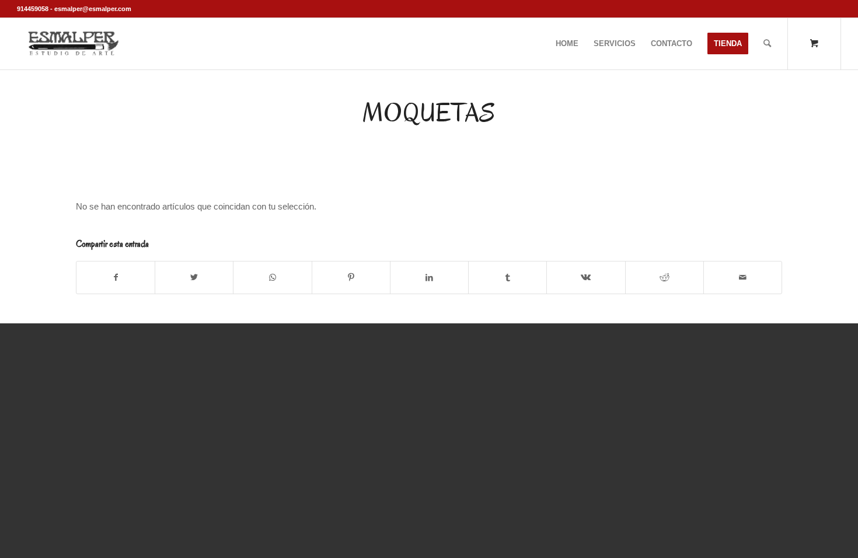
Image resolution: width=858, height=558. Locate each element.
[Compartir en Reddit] (664, 277)
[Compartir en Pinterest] (351, 277)
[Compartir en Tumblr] (507, 277)
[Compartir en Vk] (586, 277)
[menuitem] (567, 43)
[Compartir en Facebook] (115, 277)
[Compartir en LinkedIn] (429, 277)
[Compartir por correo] (743, 277)
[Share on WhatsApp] (272, 277)
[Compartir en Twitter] (194, 277)
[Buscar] (767, 43)
